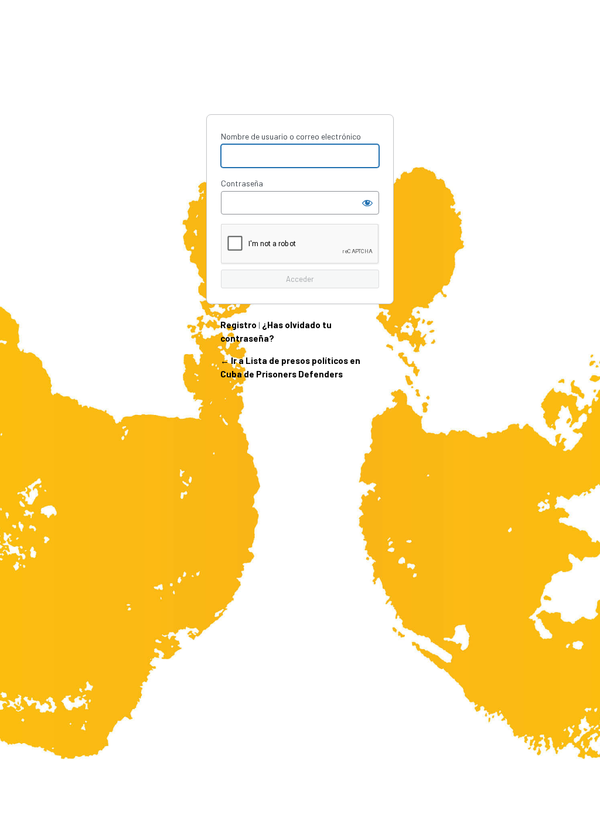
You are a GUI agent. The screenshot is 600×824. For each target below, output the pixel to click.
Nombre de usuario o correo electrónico (291, 136)
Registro (238, 324)
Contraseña (242, 183)
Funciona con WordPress (300, 71)
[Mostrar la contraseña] (367, 202)
